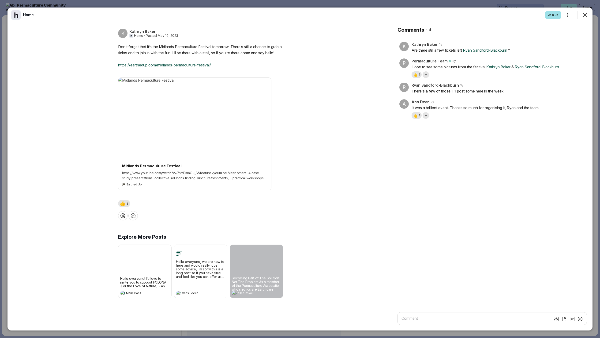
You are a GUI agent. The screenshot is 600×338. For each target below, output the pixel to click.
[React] (122, 215)
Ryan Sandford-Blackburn (485, 50)
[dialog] (300, 169)
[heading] (140, 293)
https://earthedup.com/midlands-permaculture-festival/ (164, 65)
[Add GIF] (572, 319)
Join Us (553, 15)
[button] (124, 203)
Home (138, 36)
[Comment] (133, 215)
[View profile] (122, 293)
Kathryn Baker (498, 67)
